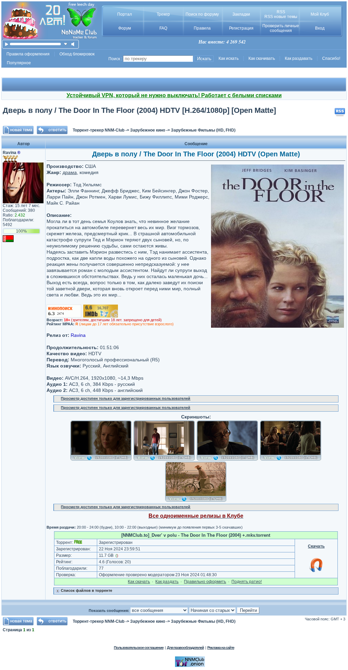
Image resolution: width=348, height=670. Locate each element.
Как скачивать (261, 58)
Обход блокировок (76, 54)
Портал (124, 14)
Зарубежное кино (147, 130)
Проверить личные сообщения (280, 28)
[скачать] (66, 44)
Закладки (241, 14)
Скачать (316, 546)
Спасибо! (331, 58)
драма (70, 172)
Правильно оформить (205, 581)
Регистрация (241, 28)
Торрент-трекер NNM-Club (98, 130)
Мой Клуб (320, 14)
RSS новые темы (280, 16)
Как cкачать (139, 581)
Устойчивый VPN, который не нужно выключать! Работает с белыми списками (174, 95)
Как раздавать (298, 58)
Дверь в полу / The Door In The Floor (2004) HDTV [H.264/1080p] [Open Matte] (139, 110)
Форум (124, 28)
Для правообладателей (185, 648)
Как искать (229, 58)
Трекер (163, 14)
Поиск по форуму (202, 14)
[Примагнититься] (316, 572)
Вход (320, 28)
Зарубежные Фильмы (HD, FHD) (203, 130)
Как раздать (166, 581)
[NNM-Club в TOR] (190, 666)
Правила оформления (28, 54)
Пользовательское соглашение (138, 648)
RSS (281, 12)
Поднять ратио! (246, 581)
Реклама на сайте (220, 648)
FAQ (163, 28)
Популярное (19, 63)
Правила (202, 28)
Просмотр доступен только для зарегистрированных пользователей (125, 398)
